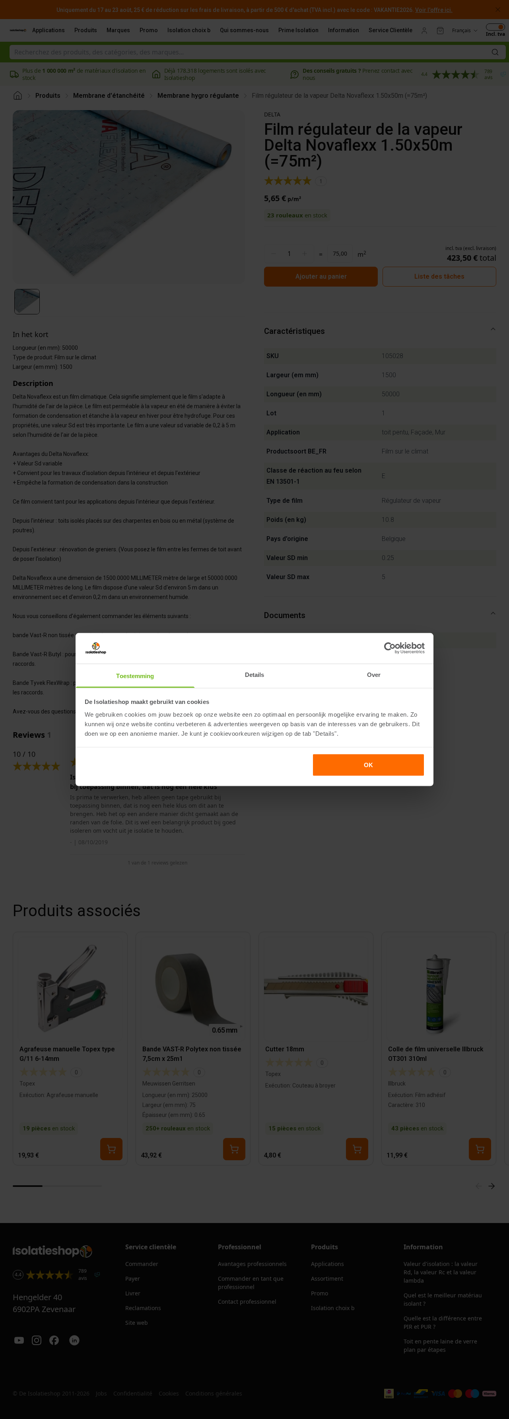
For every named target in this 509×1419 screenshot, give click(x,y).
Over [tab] (374, 674)
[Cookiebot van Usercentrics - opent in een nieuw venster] (390, 648)
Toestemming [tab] (135, 675)
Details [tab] (254, 674)
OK (368, 765)
